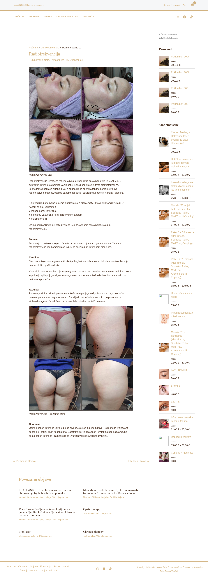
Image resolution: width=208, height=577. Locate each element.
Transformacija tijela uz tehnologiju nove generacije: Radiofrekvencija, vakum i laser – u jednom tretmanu (48, 512)
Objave (34, 566)
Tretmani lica (57, 60)
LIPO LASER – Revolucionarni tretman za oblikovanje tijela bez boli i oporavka (45, 491)
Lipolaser (24, 531)
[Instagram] (178, 16)
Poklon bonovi (61, 566)
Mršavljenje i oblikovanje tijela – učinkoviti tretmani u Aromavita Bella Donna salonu (110, 491)
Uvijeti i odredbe (49, 570)
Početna (162, 34)
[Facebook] (184, 16)
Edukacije (45, 566)
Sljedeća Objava (138, 461)
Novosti (22, 497)
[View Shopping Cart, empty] (192, 5)
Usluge (48, 497)
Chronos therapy (93, 531)
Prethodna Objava (24, 461)
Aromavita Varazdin (17, 566)
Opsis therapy (91, 509)
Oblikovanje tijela (39, 60)
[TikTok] (191, 16)
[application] (95, 17)
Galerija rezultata (29, 570)
